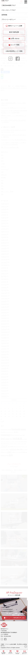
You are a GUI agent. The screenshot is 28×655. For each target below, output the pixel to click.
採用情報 (4, 15)
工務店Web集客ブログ (9, 5)
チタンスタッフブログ (9, 10)
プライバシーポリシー (9, 19)
